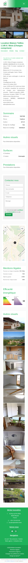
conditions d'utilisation (10, 561)
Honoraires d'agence (15, 551)
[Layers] (22, 228)
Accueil (5, 4)
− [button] (5, 230)
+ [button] (5, 228)
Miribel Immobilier (14, 510)
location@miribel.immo (15, 522)
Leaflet (23, 260)
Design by (14, 556)
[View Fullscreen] (5, 233)
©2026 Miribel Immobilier (14, 547)
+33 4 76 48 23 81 (15, 520)
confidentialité (23, 559)
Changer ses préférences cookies (15, 553)
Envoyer (8, 214)
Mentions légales (15, 549)
